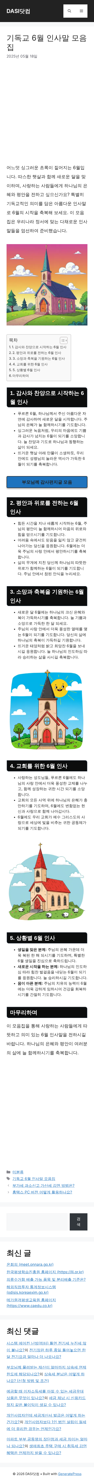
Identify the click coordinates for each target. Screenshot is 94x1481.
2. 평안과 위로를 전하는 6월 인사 (36, 353)
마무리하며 (20, 376)
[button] (69, 11)
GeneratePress (70, 1474)
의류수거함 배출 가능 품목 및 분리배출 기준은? (46, 1279)
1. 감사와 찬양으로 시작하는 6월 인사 (39, 347)
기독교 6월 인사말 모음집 (33, 1178)
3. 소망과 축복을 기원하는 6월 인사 (39, 358)
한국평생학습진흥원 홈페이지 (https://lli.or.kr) (45, 1272)
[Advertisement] (47, 114)
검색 (78, 1222)
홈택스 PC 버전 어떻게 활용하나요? (42, 1192)
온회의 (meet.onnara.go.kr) (30, 1264)
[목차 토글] (61, 340)
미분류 (18, 1172)
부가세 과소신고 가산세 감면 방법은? (43, 1185)
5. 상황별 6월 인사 (26, 370)
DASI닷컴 (18, 11)
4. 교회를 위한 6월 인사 (30, 364)
